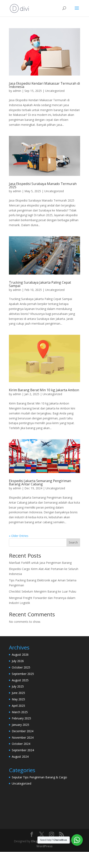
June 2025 (18, 693)
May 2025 (18, 699)
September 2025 (23, 674)
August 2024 (20, 756)
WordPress (44, 846)
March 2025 (20, 712)
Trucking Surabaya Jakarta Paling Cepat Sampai (40, 284)
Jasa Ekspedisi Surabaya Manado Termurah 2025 (43, 185)
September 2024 (23, 750)
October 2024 (21, 744)
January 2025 (20, 725)
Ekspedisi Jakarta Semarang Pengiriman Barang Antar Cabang (40, 482)
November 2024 (23, 737)
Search (73, 542)
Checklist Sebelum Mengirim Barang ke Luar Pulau (42, 591)
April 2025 (18, 706)
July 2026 (18, 661)
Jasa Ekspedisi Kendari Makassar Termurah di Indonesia (44, 85)
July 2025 (18, 686)
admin (17, 91)
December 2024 (22, 731)
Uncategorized (55, 91)
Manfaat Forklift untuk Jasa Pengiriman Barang (40, 563)
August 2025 (20, 680)
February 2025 (21, 718)
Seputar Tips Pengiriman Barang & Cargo (39, 777)
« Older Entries (18, 536)
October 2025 (21, 667)
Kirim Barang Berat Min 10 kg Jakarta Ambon (44, 390)
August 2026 (20, 654)
